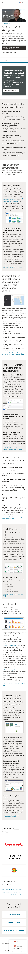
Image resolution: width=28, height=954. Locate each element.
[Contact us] (25, 2)
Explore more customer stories (9, 835)
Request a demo (14, 922)
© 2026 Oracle (4, 941)
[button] (2, 2)
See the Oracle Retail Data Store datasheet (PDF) (13, 595)
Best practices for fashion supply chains (11, 889)
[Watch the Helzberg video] (14, 857)
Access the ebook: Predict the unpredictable (13, 895)
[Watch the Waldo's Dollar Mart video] (14, 870)
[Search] (17, 2)
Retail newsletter (14, 914)
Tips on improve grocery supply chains (11, 892)
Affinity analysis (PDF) (9, 670)
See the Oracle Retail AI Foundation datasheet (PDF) (13, 684)
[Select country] (20, 2)
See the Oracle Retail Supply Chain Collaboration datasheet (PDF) (11, 815)
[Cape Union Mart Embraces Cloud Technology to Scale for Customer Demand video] (14, 15)
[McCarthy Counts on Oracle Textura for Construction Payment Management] (14, 844)
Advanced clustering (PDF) (10, 645)
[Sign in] (22, 2)
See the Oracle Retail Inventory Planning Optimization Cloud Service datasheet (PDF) (13, 353)
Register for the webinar (11, 90)
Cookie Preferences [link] (5, 943)
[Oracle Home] (6, 3)
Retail (4, 23)
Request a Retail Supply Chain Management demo (11, 47)
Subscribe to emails (5, 946)
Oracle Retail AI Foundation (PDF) (11, 201)
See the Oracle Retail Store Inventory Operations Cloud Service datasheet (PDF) (13, 448)
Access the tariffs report (9, 52)
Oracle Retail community (14, 930)
